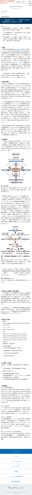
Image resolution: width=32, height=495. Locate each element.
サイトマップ (21, 487)
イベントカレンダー (16, 461)
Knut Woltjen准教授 (19, 49)
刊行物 (16, 471)
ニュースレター (16, 466)
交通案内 (9, 487)
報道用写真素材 (16, 481)
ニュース (16, 451)
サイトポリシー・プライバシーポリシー (16, 488)
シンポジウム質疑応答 (16, 476)
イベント (16, 456)
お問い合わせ (15, 487)
